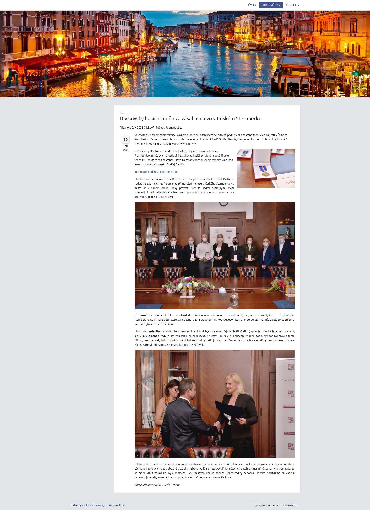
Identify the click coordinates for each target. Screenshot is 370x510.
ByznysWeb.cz (290, 505)
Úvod (252, 5)
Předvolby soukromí (81, 505)
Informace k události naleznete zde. (156, 172)
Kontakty (292, 5)
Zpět (122, 113)
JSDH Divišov (269, 5)
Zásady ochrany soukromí (111, 505)
